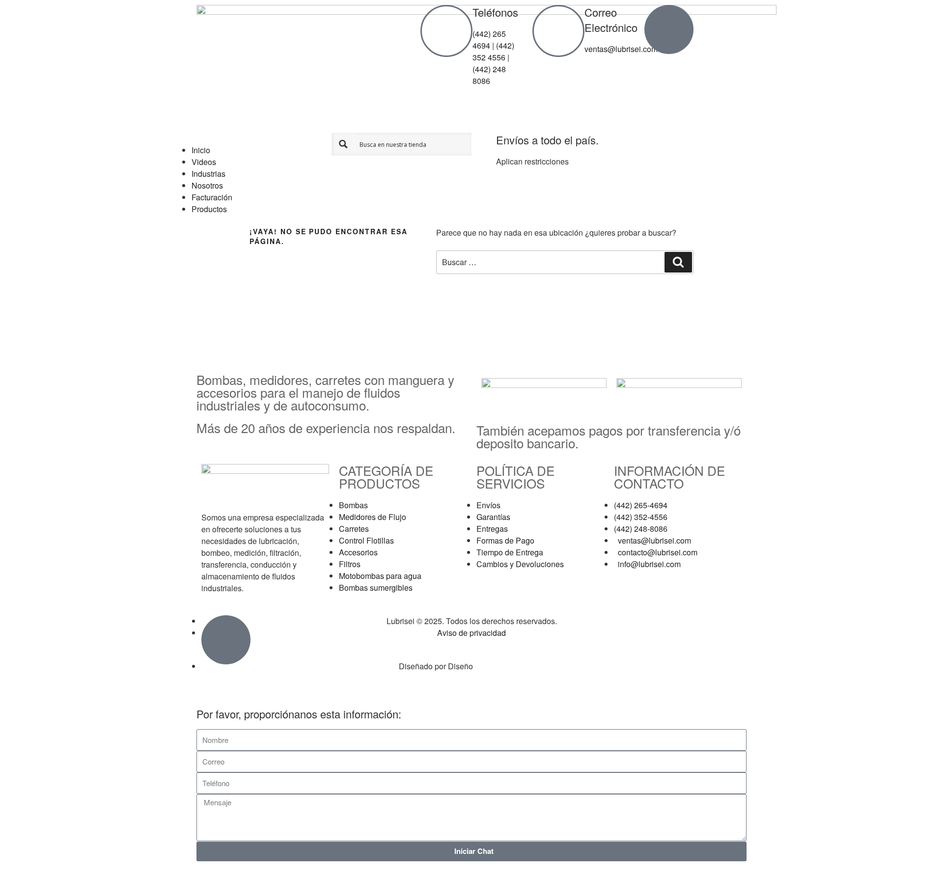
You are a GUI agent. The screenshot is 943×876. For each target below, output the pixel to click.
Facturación (212, 197)
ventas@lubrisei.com (621, 49)
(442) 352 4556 (493, 51)
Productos (209, 209)
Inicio (201, 150)
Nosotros (207, 185)
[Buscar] (678, 262)
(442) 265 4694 (489, 39)
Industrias (208, 173)
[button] (262, 138)
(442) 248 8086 (489, 74)
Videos (204, 161)
